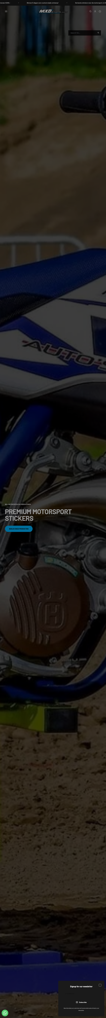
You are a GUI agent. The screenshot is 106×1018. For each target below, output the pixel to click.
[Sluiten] (100, 985)
